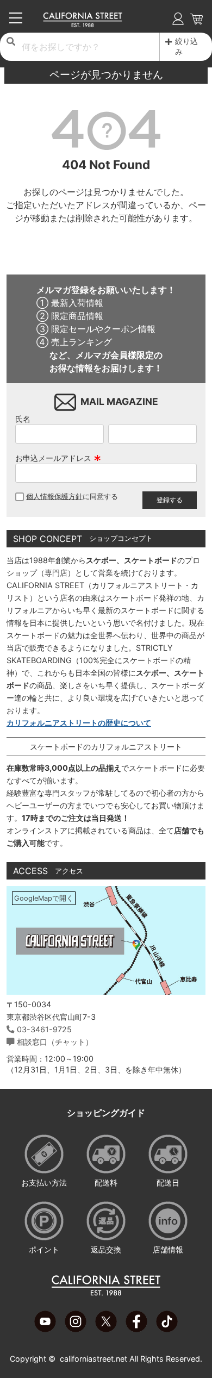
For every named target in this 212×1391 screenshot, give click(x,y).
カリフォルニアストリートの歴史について (79, 722)
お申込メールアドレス (58, 458)
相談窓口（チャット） (55, 1041)
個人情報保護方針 (54, 496)
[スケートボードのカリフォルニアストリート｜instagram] (75, 1329)
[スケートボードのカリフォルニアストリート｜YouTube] (45, 1329)
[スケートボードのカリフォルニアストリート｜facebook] (136, 1329)
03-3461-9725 (44, 1029)
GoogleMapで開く (43, 898)
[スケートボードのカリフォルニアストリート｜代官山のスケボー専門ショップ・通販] (82, 24)
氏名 (22, 418)
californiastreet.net (93, 1358)
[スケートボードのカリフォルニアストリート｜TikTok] (167, 1329)
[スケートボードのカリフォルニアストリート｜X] (106, 1329)
